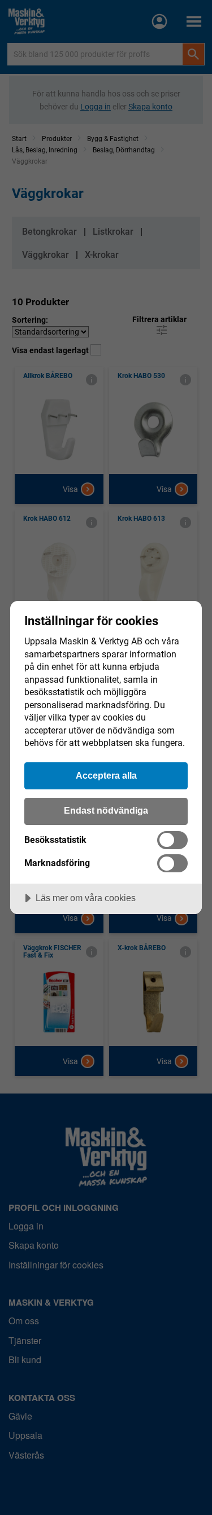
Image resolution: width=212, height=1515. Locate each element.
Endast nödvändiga (106, 810)
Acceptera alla (106, 775)
